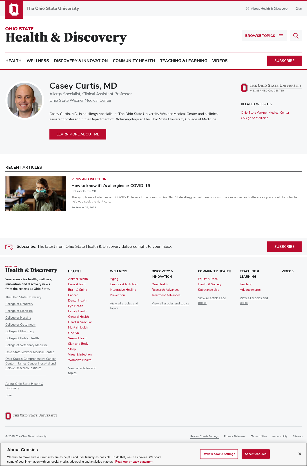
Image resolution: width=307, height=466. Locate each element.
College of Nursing (18, 317)
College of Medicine (254, 118)
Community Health (134, 60)
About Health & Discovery (269, 9)
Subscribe (284, 60)
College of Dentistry (19, 304)
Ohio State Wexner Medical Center (80, 101)
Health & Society (209, 284)
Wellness (38, 60)
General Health (78, 316)
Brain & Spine (77, 289)
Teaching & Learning (183, 60)
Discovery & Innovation (81, 60)
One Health (160, 284)
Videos (220, 60)
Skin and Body (78, 343)
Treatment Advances (166, 295)
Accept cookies (255, 454)
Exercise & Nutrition (124, 284)
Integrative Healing (123, 289)
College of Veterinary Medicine (26, 345)
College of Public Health (22, 338)
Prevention (117, 295)
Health (13, 60)
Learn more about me (78, 134)
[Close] (300, 454)
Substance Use (208, 289)
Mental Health (78, 327)
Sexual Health (77, 338)
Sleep (72, 349)
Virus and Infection (88, 179)
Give (299, 9)
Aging (114, 279)
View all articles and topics (170, 303)
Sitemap (298, 436)
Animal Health (78, 279)
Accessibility (279, 436)
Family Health (77, 311)
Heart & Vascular (80, 322)
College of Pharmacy (19, 331)
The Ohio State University (23, 297)
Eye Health (75, 306)
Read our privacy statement (134, 461)
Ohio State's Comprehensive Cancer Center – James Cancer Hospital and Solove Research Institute (30, 363)
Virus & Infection (80, 354)
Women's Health (79, 360)
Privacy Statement (235, 436)
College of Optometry (20, 324)
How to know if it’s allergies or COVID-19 (110, 185)
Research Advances (165, 289)
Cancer (73, 295)
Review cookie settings (204, 436)
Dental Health (77, 300)
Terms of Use (259, 436)
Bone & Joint (77, 284)
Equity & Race (208, 279)
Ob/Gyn (73, 333)
